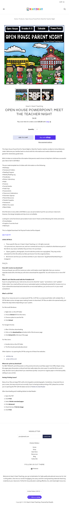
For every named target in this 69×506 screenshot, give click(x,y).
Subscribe (34, 459)
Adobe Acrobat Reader (38, 387)
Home (16, 19)
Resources (34, 454)
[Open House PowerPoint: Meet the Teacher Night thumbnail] (21, 94)
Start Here (34, 452)
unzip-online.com (11, 359)
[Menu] (4, 9)
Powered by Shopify (47, 502)
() (62, 2)
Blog (34, 456)
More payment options (45, 142)
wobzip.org (9, 356)
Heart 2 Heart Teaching (34, 106)
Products (21, 19)
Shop (34, 450)
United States (33, 491)
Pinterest (35, 469)
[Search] (64, 9)
